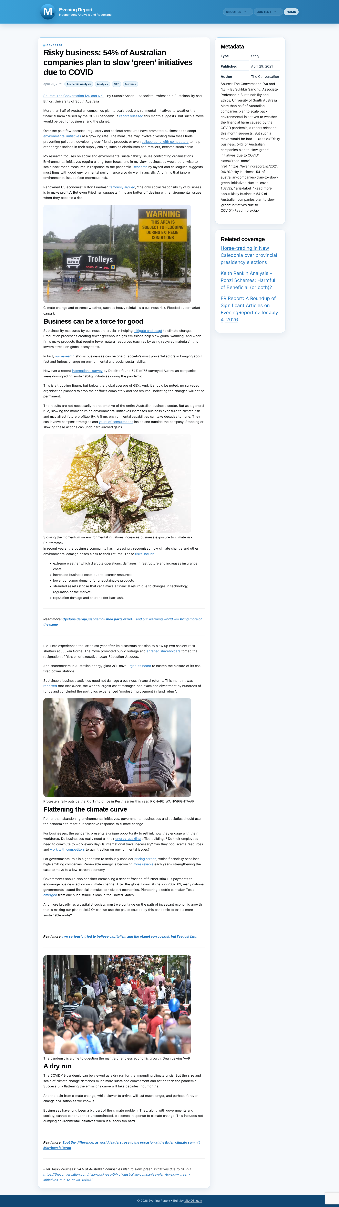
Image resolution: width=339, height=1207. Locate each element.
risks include (145, 554)
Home (291, 12)
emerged (50, 895)
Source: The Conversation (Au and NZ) (73, 96)
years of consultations (116, 422)
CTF (116, 84)
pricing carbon (145, 859)
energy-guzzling (128, 839)
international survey (87, 371)
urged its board (139, 666)
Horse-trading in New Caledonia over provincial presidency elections (249, 255)
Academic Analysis (79, 84)
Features (130, 84)
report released (131, 116)
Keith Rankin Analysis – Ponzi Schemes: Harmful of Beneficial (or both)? (248, 280)
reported (50, 686)
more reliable (143, 864)
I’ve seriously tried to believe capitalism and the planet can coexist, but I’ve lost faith (129, 936)
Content (264, 12)
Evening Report (75, 9)
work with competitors (67, 849)
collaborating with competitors (165, 142)
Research (140, 167)
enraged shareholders (163, 651)
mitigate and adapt (148, 331)
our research (65, 356)
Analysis (102, 84)
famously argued (122, 187)
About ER (233, 12)
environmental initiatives (62, 136)
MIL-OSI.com (193, 1200)
